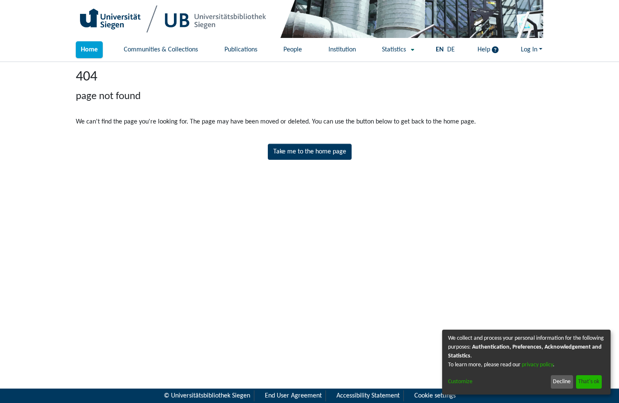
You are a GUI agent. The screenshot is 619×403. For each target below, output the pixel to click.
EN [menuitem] (440, 49)
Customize (460, 382)
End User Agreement (293, 395)
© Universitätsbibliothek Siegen (207, 395)
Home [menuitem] (89, 49)
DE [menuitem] (451, 49)
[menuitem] (395, 49)
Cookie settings (435, 395)
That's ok (588, 382)
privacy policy (537, 365)
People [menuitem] (292, 49)
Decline (562, 382)
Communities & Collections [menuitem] (161, 49)
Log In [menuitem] (529, 49)
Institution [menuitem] (342, 49)
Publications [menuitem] (240, 49)
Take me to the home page (309, 151)
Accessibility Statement (368, 395)
